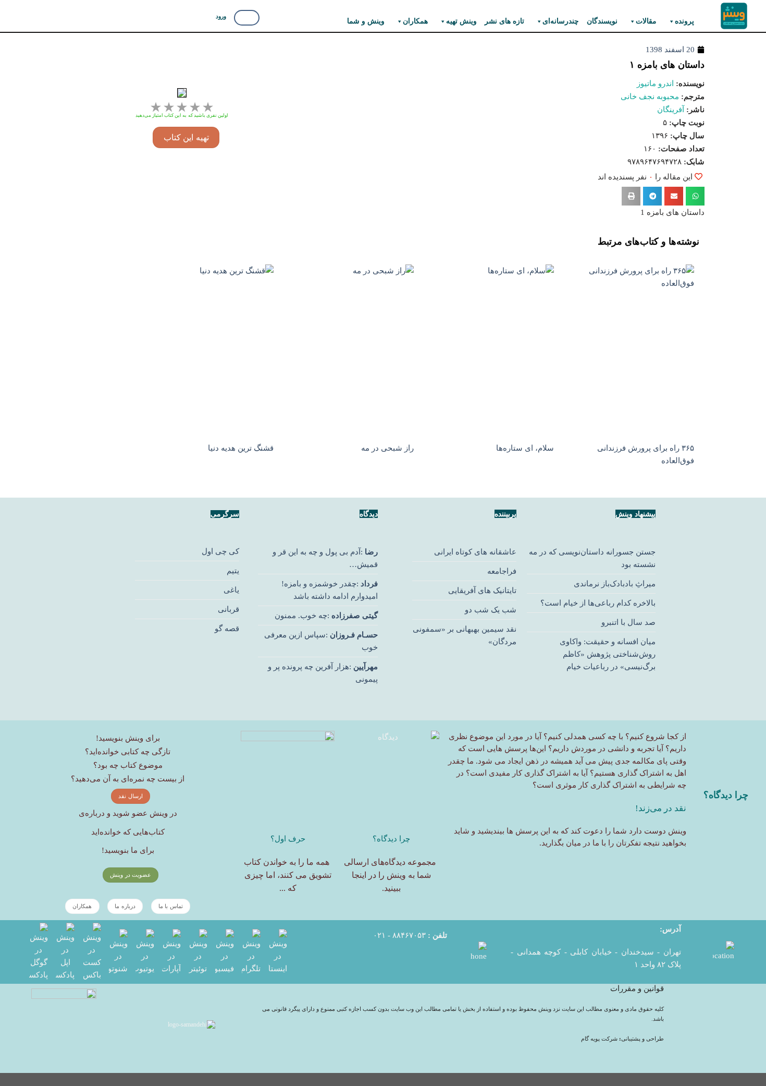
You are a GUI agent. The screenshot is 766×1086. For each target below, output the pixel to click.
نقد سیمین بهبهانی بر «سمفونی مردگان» (464, 635)
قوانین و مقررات (637, 988)
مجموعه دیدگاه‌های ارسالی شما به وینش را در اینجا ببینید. (390, 875)
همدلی (575, 736)
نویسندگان (602, 21)
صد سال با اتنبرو (628, 622)
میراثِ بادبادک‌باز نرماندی (615, 584)
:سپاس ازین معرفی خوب (321, 641)
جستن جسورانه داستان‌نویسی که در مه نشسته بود (592, 558)
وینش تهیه (461, 21)
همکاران (415, 21)
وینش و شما (366, 21)
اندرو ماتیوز (655, 83)
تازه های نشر (504, 21)
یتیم (233, 570)
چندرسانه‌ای (560, 21)
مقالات (646, 21)
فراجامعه (501, 571)
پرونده (684, 21)
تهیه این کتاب (186, 137)
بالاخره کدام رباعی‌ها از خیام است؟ (598, 603)
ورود (221, 16)
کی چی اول (220, 551)
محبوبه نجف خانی (650, 96)
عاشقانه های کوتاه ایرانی (475, 552)
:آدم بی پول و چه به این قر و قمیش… (325, 558)
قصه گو (227, 628)
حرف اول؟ (287, 839)
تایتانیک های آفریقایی (482, 590)
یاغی (231, 590)
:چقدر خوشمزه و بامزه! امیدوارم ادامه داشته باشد (329, 590)
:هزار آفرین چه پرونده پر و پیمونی (323, 672)
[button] (695, 196)
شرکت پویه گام (600, 1038)
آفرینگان (670, 109)
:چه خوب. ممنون (326, 615)
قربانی (228, 609)
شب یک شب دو (490, 610)
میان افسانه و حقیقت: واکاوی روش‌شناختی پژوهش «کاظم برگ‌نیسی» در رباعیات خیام (608, 654)
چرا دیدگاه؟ (391, 839)
